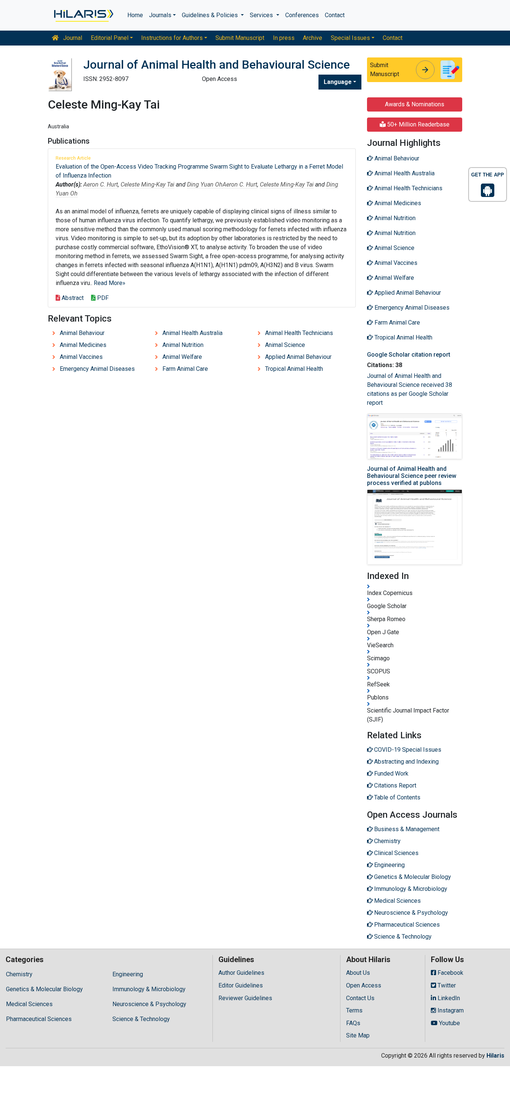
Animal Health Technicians (299, 332)
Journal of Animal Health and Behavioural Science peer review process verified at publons (411, 475)
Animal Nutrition (182, 344)
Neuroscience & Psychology (149, 1004)
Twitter (446, 985)
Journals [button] (160, 15)
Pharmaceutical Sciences (39, 1019)
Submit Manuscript (239, 37)
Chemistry (19, 974)
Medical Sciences (29, 1004)
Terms (354, 1010)
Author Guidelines (241, 972)
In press (284, 37)
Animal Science (285, 344)
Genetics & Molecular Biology (44, 989)
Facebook (449, 972)
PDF (102, 297)
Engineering (127, 974)
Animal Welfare (182, 356)
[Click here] (83, 15)
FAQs (353, 1023)
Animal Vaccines (81, 356)
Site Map (358, 1035)
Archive (312, 37)
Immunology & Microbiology (149, 989)
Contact (335, 15)
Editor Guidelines (240, 985)
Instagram (450, 1010)
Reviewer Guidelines (245, 998)
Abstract (72, 297)
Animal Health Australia (192, 332)
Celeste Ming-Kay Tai (147, 184)
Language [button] (338, 81)
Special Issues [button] (350, 37)
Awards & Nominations (414, 104)
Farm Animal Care (185, 368)
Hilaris (495, 1055)
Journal (72, 37)
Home (135, 15)
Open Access (363, 985)
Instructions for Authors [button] (172, 37)
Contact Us (360, 998)
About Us (358, 972)
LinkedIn (448, 998)
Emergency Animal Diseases (97, 368)
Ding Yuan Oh (205, 184)
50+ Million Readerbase (418, 124)
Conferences (302, 15)
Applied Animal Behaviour (298, 356)
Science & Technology (141, 1019)
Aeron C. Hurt (100, 184)
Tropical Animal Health (294, 368)
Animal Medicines (83, 344)
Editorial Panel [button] (109, 37)
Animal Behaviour (82, 332)
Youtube (449, 1023)
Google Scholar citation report (408, 354)
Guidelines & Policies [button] (210, 15)
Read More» (109, 283)
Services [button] (262, 15)
